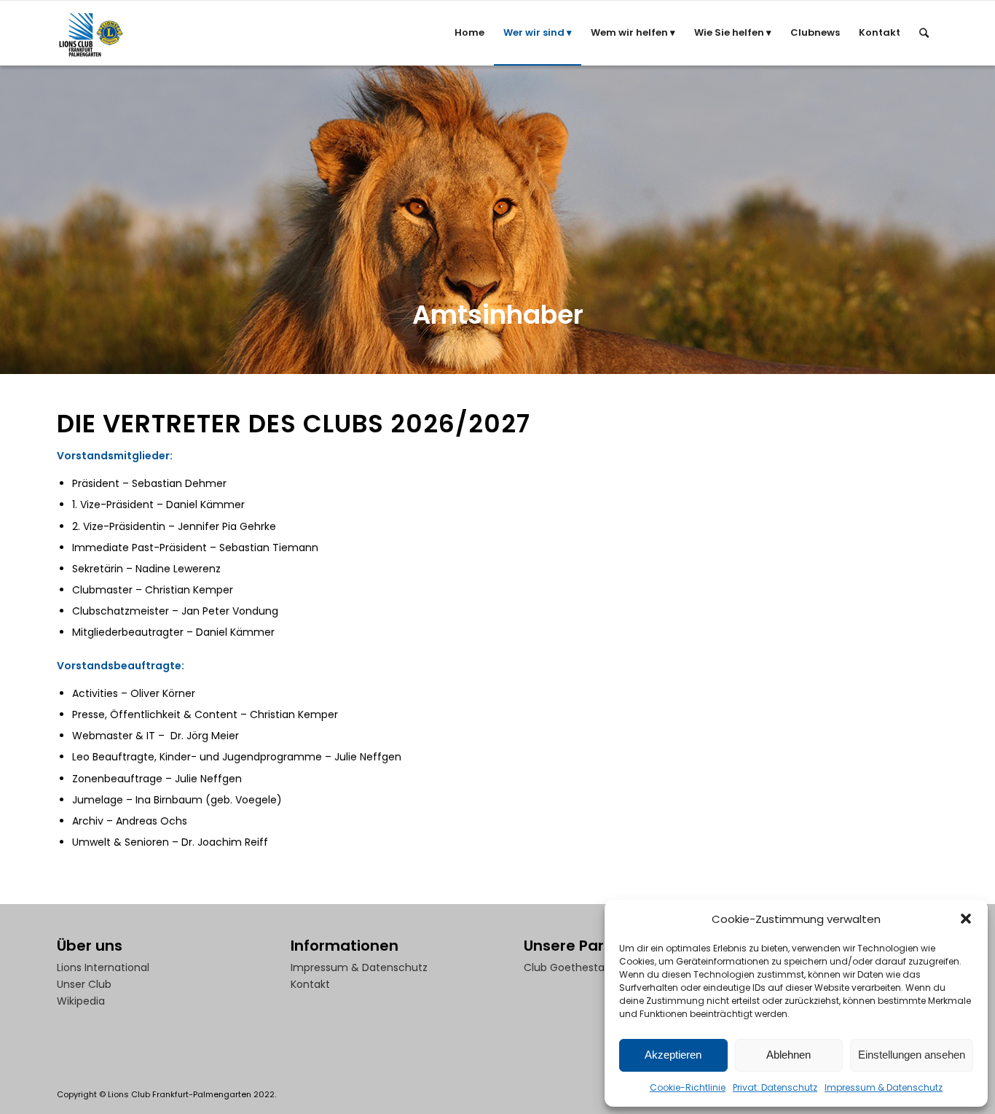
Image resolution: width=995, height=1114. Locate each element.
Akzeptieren (673, 1054)
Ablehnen (788, 1054)
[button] (966, 918)
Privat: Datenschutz (775, 1087)
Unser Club (84, 984)
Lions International (103, 967)
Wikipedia (81, 1001)
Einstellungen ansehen (911, 1054)
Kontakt (310, 984)
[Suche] (924, 33)
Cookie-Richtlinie (687, 1087)
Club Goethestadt (570, 967)
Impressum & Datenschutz (884, 1087)
